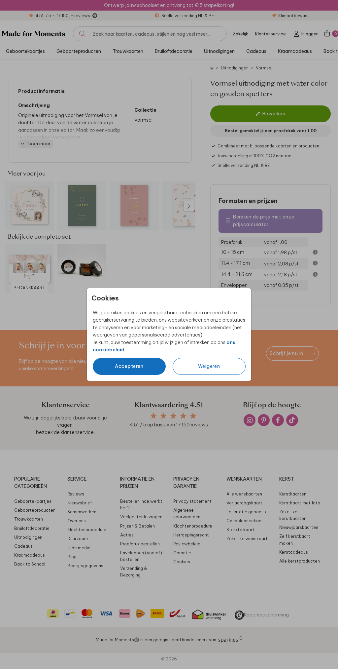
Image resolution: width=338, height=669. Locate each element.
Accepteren (129, 366)
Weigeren (209, 366)
